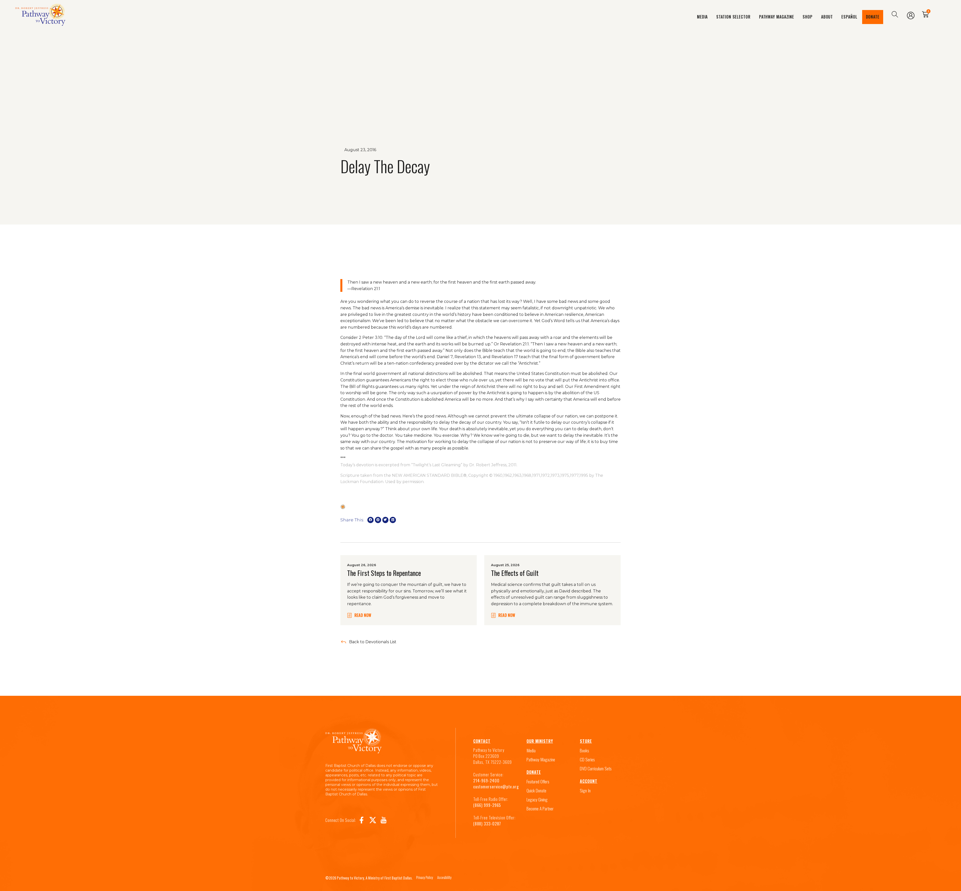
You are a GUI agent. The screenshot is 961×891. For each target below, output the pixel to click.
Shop (808, 17)
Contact (482, 741)
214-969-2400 (486, 781)
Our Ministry (540, 741)
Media (702, 17)
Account (588, 781)
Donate (872, 17)
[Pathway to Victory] (40, 14)
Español (849, 17)
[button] (370, 520)
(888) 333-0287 (487, 824)
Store (586, 741)
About (827, 17)
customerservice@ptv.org (496, 787)
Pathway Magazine (776, 17)
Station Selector (733, 17)
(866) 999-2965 (487, 805)
